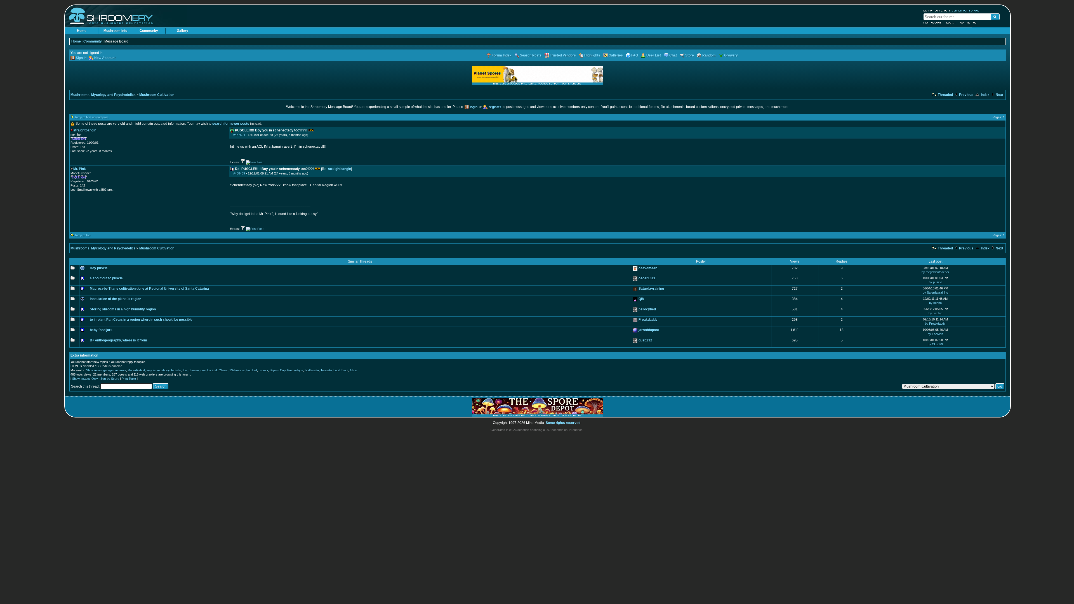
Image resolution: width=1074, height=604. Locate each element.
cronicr (263, 370)
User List (653, 55)
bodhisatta (312, 370)
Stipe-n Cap (278, 370)
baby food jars (101, 330)
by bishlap (935, 313)
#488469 (239, 173)
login (473, 107)
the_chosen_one (194, 370)
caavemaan (648, 268)
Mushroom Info (115, 31)
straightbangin (339, 169)
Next (999, 95)
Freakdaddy (648, 320)
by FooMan (935, 334)
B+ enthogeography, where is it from (118, 340)
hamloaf (251, 370)
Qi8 (641, 299)
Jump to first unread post (91, 117)
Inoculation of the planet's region (115, 299)
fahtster (176, 370)
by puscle (935, 282)
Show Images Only (85, 378)
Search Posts (530, 55)
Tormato (326, 370)
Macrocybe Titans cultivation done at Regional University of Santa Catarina (149, 289)
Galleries (616, 55)
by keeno (935, 303)
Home (81, 31)
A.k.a (353, 370)
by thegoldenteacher (935, 272)
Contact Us (968, 22)
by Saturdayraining (935, 292)
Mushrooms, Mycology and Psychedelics (103, 95)
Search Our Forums (965, 10)
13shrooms (237, 370)
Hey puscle (99, 268)
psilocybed (647, 309)
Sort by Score (109, 378)
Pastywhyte (295, 370)
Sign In (81, 58)
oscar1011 (647, 278)
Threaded (945, 95)
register (495, 107)
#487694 (239, 134)
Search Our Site (935, 10)
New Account (932, 22)
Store (689, 55)
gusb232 (645, 340)
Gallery (182, 31)
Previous (965, 95)
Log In (950, 22)
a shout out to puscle (106, 278)
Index (985, 95)
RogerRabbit (136, 370)
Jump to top (82, 235)
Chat (673, 55)
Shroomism (94, 370)
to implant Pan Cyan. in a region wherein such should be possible (141, 320)
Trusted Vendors (563, 55)
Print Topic (129, 378)
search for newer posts (230, 124)
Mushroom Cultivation (156, 95)
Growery (731, 55)
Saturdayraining (651, 289)
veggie (151, 370)
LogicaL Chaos (217, 370)
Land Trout (340, 370)
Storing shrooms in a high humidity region (123, 309)
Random (709, 55)
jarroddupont (649, 330)
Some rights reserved (563, 423)
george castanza (114, 370)
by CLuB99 (935, 344)
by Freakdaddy (935, 323)
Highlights (592, 55)
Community (149, 31)
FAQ (634, 55)
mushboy (163, 370)
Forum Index (502, 55)
